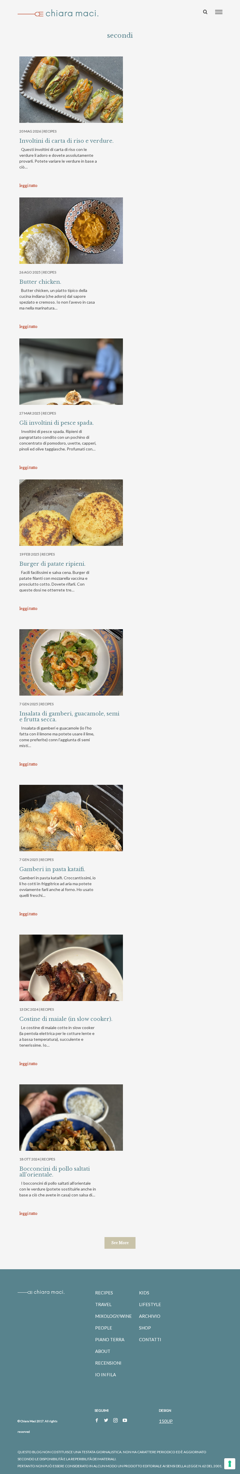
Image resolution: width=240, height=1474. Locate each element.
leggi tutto (28, 185)
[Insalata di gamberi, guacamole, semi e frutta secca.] (71, 668)
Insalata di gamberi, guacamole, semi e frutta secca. (69, 717)
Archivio (149, 1316)
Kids (144, 1292)
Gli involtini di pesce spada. (56, 423)
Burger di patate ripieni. (52, 564)
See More (120, 1243)
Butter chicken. (40, 282)
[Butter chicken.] (71, 236)
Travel (103, 1304)
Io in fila (105, 1374)
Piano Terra (109, 1339)
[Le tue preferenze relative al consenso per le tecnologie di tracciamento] (229, 1463)
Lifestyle (150, 1304)
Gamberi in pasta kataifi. (52, 869)
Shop (145, 1327)
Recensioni (108, 1362)
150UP (166, 1421)
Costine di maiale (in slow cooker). (65, 1019)
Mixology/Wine (113, 1316)
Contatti (150, 1339)
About (102, 1351)
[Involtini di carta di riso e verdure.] (71, 95)
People (103, 1327)
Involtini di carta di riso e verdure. (66, 141)
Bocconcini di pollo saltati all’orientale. (54, 1172)
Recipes (49, 131)
